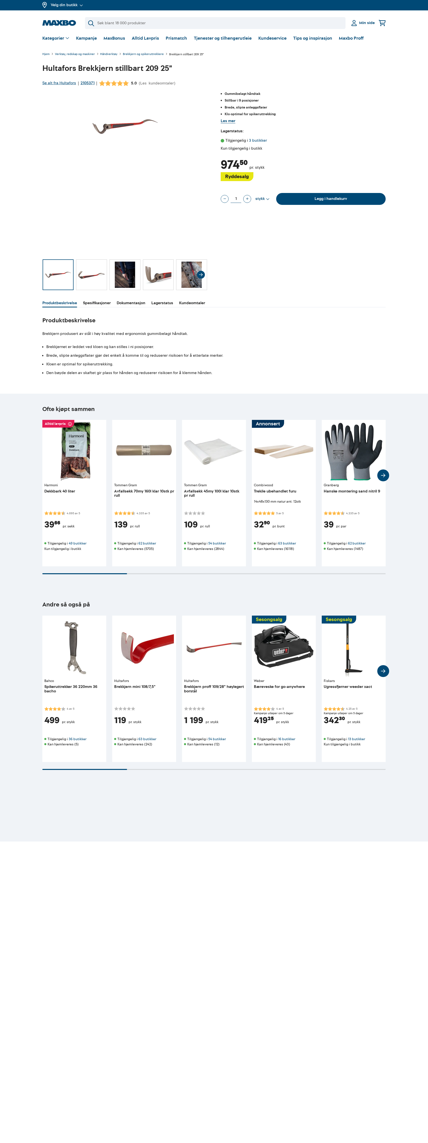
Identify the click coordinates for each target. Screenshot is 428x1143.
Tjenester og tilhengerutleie (223, 38)
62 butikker (147, 543)
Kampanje (86, 38)
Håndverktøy (108, 54)
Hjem (46, 54)
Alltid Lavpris (145, 38)
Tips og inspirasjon (312, 38)
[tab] (59, 303)
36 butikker (77, 739)
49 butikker (77, 543)
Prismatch (176, 38)
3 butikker (258, 140)
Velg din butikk (64, 5)
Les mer (228, 121)
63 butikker (287, 543)
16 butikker (286, 739)
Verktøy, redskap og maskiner (75, 54)
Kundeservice (272, 38)
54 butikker (217, 543)
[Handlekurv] (382, 23)
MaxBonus (114, 38)
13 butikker (356, 739)
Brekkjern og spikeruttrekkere (143, 54)
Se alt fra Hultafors (59, 83)
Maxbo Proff (351, 38)
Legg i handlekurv (331, 198)
